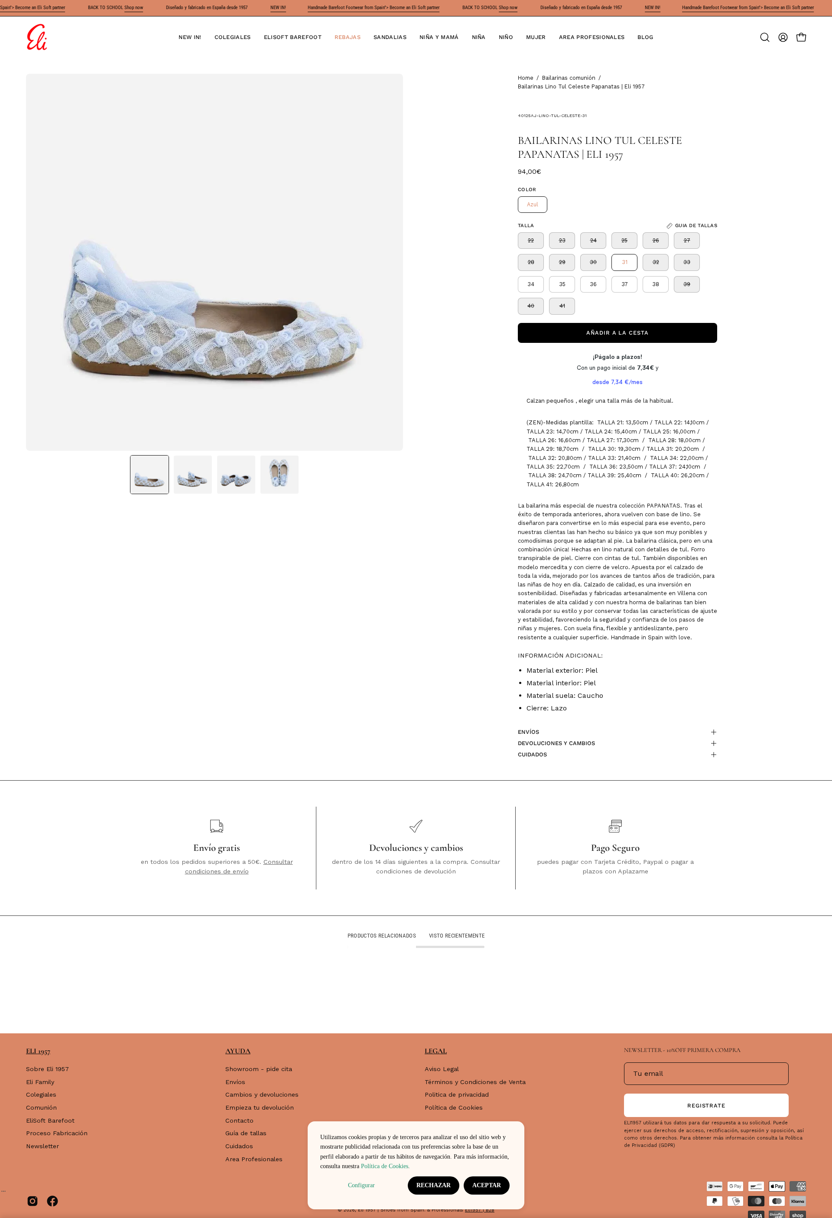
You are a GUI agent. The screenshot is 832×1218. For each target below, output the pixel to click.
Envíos (235, 1081)
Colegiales (41, 1094)
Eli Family (40, 1081)
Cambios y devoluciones (262, 1094)
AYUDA (237, 1050)
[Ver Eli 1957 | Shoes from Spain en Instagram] (32, 1201)
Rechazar (433, 1185)
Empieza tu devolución (259, 1107)
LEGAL (436, 1050)
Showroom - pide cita (258, 1068)
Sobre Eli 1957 (47, 1068)
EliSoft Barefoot (50, 1120)
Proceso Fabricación (57, 1133)
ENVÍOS (528, 732)
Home (525, 78)
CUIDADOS (532, 754)
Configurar (361, 1185)
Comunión (41, 1107)
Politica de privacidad (457, 1094)
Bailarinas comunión (568, 78)
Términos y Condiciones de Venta (475, 1081)
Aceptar (486, 1185)
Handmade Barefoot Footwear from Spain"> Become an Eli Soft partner (373, 7)
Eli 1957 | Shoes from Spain (391, 1210)
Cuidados (239, 1146)
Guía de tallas (245, 1133)
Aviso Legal (442, 1068)
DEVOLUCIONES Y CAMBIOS (556, 743)
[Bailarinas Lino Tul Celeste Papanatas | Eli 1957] (149, 474)
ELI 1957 (38, 1050)
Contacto (239, 1120)
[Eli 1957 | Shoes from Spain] (37, 37)
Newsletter (42, 1146)
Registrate (706, 1105)
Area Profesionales (254, 1159)
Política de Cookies (454, 1107)
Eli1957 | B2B (479, 1210)
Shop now (133, 7)
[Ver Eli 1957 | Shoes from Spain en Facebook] (52, 1201)
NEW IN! (278, 7)
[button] (232, 37)
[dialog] (416, 1165)
